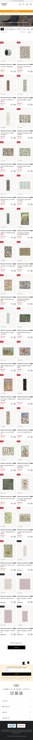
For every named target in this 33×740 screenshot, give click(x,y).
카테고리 (19, 29)
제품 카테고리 (6, 706)
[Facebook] (12, 693)
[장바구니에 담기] (15, 71)
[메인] (4, 4)
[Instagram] (16, 693)
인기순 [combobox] (23, 32)
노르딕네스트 (5, 718)
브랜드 (2, 13)
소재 (28, 29)
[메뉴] (31, 4)
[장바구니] (27, 4)
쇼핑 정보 (4, 712)
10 (17, 652)
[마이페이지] (20, 4)
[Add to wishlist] (12, 71)
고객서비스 (5, 701)
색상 (24, 29)
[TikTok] (21, 693)
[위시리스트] (23, 4)
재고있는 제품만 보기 (10, 29)
